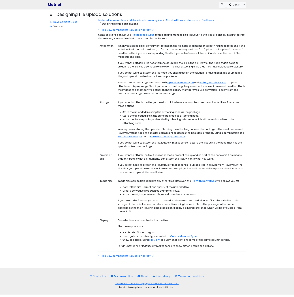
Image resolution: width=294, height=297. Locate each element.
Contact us (99, 276)
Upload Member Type (180, 82)
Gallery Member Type (213, 82)
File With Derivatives (204, 181)
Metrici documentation (112, 20)
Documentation (123, 276)
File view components (114, 30)
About (144, 276)
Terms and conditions (191, 276)
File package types (143, 35)
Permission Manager (130, 136)
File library (208, 20)
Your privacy (163, 276)
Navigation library (140, 30)
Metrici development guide (146, 20)
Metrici (54, 4)
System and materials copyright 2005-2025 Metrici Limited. (147, 283)
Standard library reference (182, 20)
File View (154, 240)
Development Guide (65, 22)
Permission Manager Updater (167, 136)
